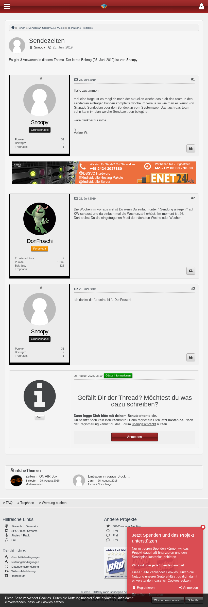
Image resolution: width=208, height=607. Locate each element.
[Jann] (79, 480)
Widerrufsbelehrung (23, 571)
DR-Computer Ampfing (127, 526)
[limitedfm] (16, 480)
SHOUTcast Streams (24, 530)
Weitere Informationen (167, 600)
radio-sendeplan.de (115, 592)
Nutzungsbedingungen (25, 562)
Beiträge (20, 142)
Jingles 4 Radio (20, 535)
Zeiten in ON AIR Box (41, 476)
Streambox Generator (24, 526)
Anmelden (134, 437)
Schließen (194, 600)
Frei (13, 540)
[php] (116, 562)
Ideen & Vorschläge (100, 484)
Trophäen (21, 146)
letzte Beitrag (82, 60)
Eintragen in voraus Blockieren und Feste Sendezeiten (128, 476)
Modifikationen (34, 484)
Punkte (19, 139)
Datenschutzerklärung (25, 566)
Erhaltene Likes (24, 258)
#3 (193, 288)
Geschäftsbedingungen (25, 557)
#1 (193, 79)
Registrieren (145, 587)
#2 (193, 198)
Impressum (18, 575)
